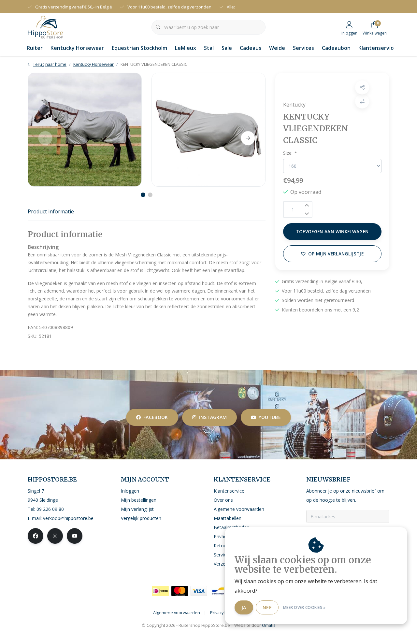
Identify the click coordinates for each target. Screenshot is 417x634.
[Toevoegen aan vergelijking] (362, 101)
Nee (267, 607)
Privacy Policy (223, 612)
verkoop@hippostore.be (68, 518)
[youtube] (74, 536)
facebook (155, 417)
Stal (209, 47)
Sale (227, 47)
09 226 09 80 (50, 509)
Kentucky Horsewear (77, 47)
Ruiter (35, 47)
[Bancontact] (218, 591)
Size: (289, 153)
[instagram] (55, 536)
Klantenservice (377, 47)
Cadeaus (250, 47)
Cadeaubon (336, 47)
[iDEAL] (160, 591)
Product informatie (51, 211)
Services (303, 47)
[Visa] (199, 591)
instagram (213, 417)
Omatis (269, 625)
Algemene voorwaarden (176, 612)
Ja (243, 607)
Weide (277, 47)
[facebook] (35, 536)
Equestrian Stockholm (139, 47)
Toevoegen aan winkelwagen (332, 231)
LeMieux (185, 47)
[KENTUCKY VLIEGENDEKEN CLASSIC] (85, 130)
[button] (362, 87)
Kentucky (294, 104)
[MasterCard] (179, 591)
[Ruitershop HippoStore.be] (45, 26)
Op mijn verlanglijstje (336, 254)
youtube (270, 417)
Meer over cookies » (304, 607)
